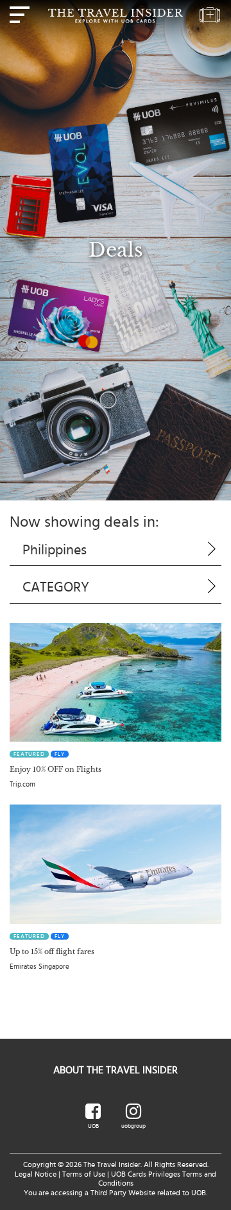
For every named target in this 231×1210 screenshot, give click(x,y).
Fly (60, 754)
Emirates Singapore (39, 966)
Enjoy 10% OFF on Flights (55, 769)
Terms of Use (83, 1174)
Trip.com (22, 784)
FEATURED (29, 754)
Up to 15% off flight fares (52, 951)
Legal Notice (35, 1174)
